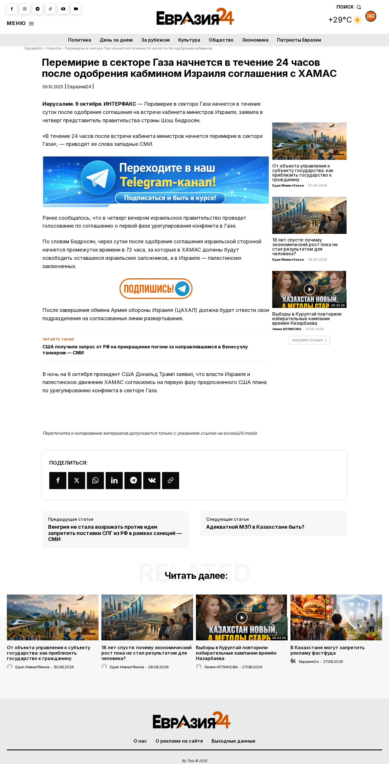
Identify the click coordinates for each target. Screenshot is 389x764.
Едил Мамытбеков (288, 185)
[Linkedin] (114, 480)
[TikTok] (50, 9)
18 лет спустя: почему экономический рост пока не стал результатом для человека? (305, 246)
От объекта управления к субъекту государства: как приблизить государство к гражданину (302, 172)
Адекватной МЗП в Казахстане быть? (255, 527)
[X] (76, 480)
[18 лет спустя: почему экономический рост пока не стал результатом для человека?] (309, 215)
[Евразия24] (195, 16)
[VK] (151, 480)
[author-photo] (10, 667)
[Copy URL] (170, 480)
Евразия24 (34, 48)
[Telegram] (37, 9)
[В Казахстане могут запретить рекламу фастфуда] (336, 617)
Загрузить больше (307, 340)
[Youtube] (63, 9)
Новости (53, 48)
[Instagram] (25, 9)
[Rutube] (76, 9)
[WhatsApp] (95, 480)
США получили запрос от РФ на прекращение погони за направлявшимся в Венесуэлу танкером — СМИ (145, 350)
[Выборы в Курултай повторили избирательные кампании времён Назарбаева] (309, 289)
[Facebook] (12, 9)
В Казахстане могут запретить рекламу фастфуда (327, 650)
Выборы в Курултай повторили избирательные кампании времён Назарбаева (306, 318)
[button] (350, 7)
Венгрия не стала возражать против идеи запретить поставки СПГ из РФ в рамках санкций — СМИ (115, 533)
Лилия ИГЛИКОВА (286, 329)
